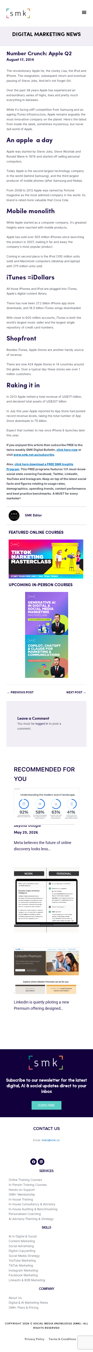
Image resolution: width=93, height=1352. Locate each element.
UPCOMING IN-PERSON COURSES (40, 585)
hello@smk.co (51, 1140)
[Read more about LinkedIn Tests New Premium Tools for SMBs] (46, 970)
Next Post (76, 692)
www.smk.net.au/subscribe (33, 454)
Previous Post (20, 692)
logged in (41, 723)
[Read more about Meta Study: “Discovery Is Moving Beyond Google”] (46, 806)
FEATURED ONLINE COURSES (36, 533)
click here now (67, 449)
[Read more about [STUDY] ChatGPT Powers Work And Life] (46, 900)
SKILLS (46, 1227)
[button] (84, 12)
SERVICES (46, 1171)
